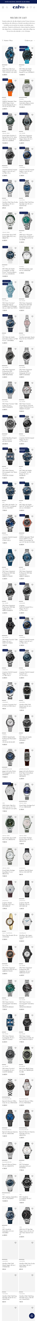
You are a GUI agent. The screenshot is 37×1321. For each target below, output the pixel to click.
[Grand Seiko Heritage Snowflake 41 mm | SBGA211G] (10, 856)
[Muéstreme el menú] (3, 7)
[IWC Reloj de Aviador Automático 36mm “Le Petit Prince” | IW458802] (10, 323)
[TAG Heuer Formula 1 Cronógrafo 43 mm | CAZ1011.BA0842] (10, 1055)
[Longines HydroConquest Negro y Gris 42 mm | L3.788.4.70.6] (10, 156)
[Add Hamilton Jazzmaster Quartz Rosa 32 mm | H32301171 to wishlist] (32, 316)
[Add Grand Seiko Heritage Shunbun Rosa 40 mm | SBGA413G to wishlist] (32, 817)
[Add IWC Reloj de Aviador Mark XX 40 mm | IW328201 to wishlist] (32, 716)
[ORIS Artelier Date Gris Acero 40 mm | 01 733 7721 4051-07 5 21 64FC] (10, 791)
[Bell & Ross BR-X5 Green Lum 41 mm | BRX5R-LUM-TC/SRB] (27, 1055)
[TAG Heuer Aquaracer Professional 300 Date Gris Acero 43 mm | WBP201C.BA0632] (27, 289)
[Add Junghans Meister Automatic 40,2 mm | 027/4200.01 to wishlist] (15, 882)
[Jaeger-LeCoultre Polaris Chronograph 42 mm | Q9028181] (10, 757)
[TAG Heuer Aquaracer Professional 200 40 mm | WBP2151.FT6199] (10, 954)
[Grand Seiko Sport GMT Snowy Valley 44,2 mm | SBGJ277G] (10, 221)
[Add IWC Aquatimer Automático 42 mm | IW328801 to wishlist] (15, 1208)
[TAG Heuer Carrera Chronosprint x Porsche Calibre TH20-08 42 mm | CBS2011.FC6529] (27, 390)
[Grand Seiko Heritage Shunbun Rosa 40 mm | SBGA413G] (27, 824)
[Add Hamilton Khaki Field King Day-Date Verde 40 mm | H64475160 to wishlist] (15, 1275)
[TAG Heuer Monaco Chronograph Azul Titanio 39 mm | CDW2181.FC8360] (10, 457)
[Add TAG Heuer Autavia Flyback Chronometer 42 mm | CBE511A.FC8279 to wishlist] (32, 1015)
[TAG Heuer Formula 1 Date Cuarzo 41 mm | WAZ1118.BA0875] (10, 390)
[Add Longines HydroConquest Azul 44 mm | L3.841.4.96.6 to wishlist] (15, 516)
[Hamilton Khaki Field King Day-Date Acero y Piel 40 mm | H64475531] (27, 1282)
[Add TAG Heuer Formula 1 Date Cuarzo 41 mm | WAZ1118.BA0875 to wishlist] (15, 383)
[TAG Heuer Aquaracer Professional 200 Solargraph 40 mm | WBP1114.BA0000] (27, 356)
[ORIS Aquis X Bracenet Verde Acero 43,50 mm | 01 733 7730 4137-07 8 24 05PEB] (27, 221)
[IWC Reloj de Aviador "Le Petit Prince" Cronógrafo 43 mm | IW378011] (10, 491)
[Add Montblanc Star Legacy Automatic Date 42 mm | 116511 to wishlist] (32, 914)
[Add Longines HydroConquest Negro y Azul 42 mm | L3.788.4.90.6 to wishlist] (32, 619)
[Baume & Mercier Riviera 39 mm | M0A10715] (10, 1150)
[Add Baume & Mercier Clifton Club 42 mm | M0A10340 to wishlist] (15, 1080)
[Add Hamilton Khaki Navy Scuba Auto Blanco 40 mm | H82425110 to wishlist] (15, 181)
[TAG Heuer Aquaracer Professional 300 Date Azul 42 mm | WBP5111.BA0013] (27, 557)
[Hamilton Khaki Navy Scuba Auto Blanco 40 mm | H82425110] (10, 188)
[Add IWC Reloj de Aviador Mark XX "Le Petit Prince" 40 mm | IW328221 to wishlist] (32, 484)
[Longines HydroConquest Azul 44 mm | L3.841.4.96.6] (10, 523)
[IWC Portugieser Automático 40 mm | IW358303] (27, 1150)
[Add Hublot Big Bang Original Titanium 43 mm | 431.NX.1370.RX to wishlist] (15, 417)
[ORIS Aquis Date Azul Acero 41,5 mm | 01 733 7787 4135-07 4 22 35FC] (10, 55)
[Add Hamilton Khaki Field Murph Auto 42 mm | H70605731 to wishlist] (32, 683)
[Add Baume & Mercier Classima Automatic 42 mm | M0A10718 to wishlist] (32, 1111)
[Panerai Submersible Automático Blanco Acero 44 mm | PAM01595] (27, 88)
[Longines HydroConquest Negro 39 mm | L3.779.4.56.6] (27, 424)
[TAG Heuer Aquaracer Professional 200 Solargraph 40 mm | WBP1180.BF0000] (10, 356)
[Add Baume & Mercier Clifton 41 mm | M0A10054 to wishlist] (32, 1080)
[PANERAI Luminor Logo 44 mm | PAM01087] (27, 255)
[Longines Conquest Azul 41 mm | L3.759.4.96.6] (10, 691)
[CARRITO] (34, 7)
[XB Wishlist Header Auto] (31, 7)
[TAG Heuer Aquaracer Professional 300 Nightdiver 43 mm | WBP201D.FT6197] (27, 954)
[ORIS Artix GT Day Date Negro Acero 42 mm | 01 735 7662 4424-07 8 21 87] (27, 1215)
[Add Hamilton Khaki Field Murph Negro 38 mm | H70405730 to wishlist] (15, 1242)
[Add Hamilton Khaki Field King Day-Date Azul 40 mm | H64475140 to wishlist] (32, 181)
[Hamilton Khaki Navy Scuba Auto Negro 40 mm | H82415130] (27, 1250)
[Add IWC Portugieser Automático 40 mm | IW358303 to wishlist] (32, 1143)
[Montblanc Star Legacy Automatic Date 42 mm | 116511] (27, 921)
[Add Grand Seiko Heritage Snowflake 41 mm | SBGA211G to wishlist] (15, 849)
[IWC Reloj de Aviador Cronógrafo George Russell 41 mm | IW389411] (27, 55)
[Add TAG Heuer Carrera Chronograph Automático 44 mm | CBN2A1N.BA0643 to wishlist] (15, 981)
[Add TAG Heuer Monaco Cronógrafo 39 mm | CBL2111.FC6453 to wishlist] (15, 1015)
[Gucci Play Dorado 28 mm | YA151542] (10, 921)
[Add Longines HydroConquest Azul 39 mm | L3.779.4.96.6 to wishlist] (32, 651)
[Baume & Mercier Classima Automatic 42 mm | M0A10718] (27, 1118)
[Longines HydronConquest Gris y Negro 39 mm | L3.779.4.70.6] (27, 592)
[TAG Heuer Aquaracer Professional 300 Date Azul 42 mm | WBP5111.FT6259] (10, 557)
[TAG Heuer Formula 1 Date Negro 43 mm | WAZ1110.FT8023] (10, 626)
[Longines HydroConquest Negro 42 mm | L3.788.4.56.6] (10, 658)
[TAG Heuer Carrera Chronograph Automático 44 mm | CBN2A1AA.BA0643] (27, 988)
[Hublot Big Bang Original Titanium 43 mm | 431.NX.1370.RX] (10, 424)
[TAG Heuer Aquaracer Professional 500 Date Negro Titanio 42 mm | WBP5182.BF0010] (27, 122)
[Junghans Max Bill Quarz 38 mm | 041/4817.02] (27, 856)
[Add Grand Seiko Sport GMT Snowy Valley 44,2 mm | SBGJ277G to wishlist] (15, 214)
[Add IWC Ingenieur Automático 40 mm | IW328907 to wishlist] (15, 1176)
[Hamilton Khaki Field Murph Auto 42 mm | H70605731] (27, 691)
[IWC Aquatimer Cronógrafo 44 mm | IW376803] (27, 1183)
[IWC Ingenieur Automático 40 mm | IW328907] (10, 1183)
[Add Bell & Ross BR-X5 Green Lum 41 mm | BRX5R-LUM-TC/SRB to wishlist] (32, 1048)
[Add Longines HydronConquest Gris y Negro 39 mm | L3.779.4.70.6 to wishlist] (32, 584)
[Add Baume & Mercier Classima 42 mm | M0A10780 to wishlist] (15, 1111)
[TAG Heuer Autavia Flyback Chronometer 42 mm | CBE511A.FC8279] (27, 1022)
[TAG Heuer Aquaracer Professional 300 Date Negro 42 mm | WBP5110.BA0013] (10, 592)
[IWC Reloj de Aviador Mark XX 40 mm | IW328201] (27, 723)
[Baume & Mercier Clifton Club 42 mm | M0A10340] (10, 1087)
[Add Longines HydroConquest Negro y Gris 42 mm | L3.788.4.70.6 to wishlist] (15, 149)
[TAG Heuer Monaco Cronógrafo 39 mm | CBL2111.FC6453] (10, 1022)
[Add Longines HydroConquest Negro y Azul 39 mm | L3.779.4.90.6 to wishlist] (32, 149)
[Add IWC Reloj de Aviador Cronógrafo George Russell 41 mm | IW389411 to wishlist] (32, 48)
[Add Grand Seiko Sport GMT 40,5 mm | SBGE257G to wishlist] (15, 817)
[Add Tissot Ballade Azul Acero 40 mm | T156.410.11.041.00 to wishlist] (32, 1307)
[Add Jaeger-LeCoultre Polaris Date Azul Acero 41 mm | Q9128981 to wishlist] (15, 1307)
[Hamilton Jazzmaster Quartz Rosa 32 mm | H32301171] (27, 323)
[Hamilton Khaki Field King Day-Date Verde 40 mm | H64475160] (10, 1282)
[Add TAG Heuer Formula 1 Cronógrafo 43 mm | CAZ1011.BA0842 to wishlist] (15, 1048)
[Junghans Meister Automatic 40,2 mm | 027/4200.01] (10, 889)
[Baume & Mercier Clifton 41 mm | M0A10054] (27, 1087)
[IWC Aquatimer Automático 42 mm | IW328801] (10, 1215)
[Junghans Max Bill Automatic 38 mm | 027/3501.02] (27, 889)
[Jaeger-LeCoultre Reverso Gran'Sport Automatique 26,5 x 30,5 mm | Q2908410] (27, 757)
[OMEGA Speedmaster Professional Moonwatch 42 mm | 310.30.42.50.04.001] (10, 723)
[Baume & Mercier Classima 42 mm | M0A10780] (10, 1118)
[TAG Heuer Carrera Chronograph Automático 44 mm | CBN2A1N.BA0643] (10, 988)
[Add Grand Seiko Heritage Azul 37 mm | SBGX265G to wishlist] (32, 784)
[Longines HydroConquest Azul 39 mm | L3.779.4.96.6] (27, 658)
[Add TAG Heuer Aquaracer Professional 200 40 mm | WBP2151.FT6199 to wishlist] (15, 947)
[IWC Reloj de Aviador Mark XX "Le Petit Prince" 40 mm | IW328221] (27, 491)
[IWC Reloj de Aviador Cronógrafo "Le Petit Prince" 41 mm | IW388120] (27, 457)
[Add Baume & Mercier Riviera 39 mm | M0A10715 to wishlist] (15, 1143)
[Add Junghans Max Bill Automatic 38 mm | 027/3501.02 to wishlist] (32, 882)
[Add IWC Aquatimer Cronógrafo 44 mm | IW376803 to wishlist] (32, 1176)
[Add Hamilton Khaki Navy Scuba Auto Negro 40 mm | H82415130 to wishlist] (32, 1242)
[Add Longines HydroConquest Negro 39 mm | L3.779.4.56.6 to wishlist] (32, 417)
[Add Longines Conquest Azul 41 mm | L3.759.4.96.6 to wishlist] (15, 683)
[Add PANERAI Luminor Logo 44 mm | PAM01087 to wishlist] (32, 248)
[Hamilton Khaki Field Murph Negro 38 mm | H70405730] (10, 1250)
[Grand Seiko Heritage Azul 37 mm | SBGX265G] (27, 791)
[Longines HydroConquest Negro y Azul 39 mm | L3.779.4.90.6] (27, 156)
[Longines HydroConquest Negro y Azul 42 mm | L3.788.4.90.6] (27, 626)
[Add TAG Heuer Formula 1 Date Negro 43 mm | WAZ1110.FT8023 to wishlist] (15, 619)
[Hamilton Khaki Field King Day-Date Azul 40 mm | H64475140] (27, 188)
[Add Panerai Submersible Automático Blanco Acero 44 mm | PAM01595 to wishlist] (32, 80)
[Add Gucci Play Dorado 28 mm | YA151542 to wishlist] (15, 914)
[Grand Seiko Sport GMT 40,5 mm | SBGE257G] (10, 824)
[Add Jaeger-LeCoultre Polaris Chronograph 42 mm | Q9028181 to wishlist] (15, 750)
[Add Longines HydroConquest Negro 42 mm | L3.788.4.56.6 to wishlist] (15, 651)
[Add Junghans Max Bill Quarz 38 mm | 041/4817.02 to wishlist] (32, 849)
